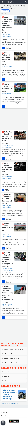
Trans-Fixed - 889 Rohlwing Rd (7, 86)
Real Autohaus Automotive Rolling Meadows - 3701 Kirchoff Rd (7, 23)
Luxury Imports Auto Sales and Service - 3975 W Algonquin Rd (7, 258)
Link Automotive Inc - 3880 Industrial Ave (7, 57)
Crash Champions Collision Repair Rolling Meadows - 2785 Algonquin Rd (7, 292)
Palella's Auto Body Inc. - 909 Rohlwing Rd (7, 197)
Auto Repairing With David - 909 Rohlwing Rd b (7, 167)
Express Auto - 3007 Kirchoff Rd (7, 227)
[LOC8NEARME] (7, 2)
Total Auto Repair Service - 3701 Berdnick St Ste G (7, 136)
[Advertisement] (14, 119)
